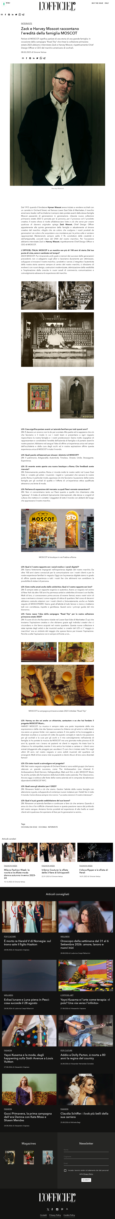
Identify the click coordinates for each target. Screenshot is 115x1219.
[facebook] (5, 15)
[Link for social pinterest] (62, 1210)
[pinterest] (9, 15)
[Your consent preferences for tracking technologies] (4, 4)
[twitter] (16, 15)
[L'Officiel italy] (57, 6)
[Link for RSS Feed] (67, 1209)
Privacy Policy (88, 1174)
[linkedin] (12, 15)
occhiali (43, 827)
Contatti (43, 1215)
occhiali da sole (29, 827)
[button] (52, 1157)
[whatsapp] (20, 15)
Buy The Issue (97, 3)
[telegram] (23, 15)
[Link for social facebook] (52, 1210)
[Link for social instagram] (57, 1210)
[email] (2, 15)
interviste (53, 827)
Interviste (26, 23)
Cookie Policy (69, 1215)
